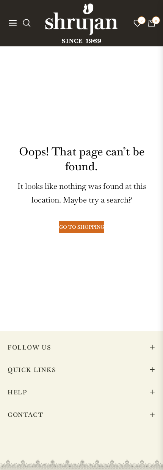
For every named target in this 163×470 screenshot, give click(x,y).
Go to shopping (81, 227)
